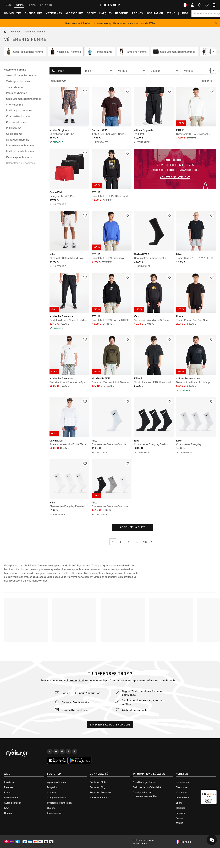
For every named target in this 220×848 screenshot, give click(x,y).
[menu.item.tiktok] (68, 751)
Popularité (206, 80)
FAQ (6, 807)
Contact (8, 813)
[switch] (208, 801)
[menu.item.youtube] (56, 751)
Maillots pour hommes (19, 110)
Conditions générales (144, 782)
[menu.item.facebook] (50, 751)
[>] (213, 51)
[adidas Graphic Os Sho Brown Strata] (69, 106)
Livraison (9, 782)
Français (186, 841)
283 (144, 542)
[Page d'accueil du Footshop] (110, 5)
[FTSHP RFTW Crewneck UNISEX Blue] (111, 231)
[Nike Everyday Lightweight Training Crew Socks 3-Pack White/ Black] (196, 417)
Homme (19, 5)
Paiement (9, 787)
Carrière (51, 792)
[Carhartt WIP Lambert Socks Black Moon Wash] (154, 231)
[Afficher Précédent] (152, 541)
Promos (137, 13)
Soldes (179, 818)
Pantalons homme (16, 93)
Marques (105, 13)
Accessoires (74, 13)
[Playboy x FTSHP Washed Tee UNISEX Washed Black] (154, 355)
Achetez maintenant (175, 177)
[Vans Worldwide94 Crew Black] (154, 293)
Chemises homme (16, 122)
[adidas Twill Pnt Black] (154, 106)
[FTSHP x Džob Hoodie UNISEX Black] (111, 169)
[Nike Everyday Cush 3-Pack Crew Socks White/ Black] (111, 417)
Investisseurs (54, 813)
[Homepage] (24, 753)
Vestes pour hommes (18, 81)
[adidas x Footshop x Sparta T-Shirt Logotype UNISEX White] (69, 355)
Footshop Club (75, 680)
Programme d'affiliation (59, 802)
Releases (180, 813)
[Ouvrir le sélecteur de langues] (185, 5)
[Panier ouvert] (214, 5)
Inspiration (154, 13)
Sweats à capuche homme (21, 75)
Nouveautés (12, 13)
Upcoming (122, 13)
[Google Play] (79, 760)
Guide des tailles (12, 802)
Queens (51, 807)
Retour (7, 792)
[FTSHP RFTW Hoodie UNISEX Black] (111, 293)
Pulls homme (13, 128)
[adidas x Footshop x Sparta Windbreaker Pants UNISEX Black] (69, 293)
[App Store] (57, 760)
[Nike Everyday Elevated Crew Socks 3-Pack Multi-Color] (69, 479)
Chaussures (33, 13)
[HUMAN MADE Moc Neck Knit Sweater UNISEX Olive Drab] (111, 355)
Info (185, 13)
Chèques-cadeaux (57, 797)
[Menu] (214, 792)
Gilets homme (14, 133)
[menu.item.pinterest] (74, 751)
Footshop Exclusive (100, 792)
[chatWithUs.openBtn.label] (212, 840)
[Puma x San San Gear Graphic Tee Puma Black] (196, 293)
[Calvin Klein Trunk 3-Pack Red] (69, 169)
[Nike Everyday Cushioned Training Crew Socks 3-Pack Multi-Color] (111, 479)
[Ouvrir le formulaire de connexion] (192, 5)
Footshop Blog (97, 787)
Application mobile (99, 797)
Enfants (46, 5)
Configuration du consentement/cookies (145, 794)
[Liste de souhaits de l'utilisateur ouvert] (207, 5)
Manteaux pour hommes (20, 145)
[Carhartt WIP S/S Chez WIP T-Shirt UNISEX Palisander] (111, 106)
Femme (31, 5)
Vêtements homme (15, 69)
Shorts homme (14, 104)
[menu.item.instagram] (62, 751)
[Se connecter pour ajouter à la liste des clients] (85, 91)
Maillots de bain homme (20, 151)
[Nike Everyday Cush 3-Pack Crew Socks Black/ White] (154, 417)
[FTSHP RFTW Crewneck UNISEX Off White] (196, 106)
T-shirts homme (15, 87)
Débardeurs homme (17, 139)
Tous (7, 5)
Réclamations (11, 797)
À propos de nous (56, 782)
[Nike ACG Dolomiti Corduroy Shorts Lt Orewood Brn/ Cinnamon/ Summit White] (69, 231)
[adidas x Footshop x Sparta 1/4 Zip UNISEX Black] (196, 355)
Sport (91, 13)
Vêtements (54, 13)
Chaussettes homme (18, 116)
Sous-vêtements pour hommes (23, 98)
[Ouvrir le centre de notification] (199, 5)
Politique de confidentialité (147, 787)
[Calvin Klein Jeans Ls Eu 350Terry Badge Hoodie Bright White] (69, 417)
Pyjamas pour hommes (19, 157)
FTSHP (170, 13)
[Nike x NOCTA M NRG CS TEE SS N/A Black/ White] (196, 231)
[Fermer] (216, 23)
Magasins (52, 787)
